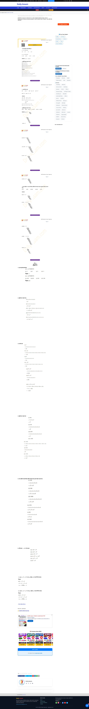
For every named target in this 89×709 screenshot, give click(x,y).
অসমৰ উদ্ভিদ (62, 98)
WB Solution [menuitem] (54, 7)
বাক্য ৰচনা (57, 98)
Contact (24, 0)
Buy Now (30, 621)
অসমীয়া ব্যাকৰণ (58, 105)
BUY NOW (22, 644)
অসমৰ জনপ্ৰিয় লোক (58, 93)
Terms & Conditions (43, 702)
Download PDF (58, 73)
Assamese (63, 36)
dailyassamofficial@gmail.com (21, 704)
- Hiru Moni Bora (21, 604)
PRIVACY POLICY (32, 0)
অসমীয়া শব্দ (65, 96)
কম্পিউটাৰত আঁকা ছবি (58, 100)
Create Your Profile (10, 12)
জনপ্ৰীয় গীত (57, 116)
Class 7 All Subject (59, 43)
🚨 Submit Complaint (63, 24)
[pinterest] (69, 1)
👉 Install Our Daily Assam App (23, 610)
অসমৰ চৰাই (68, 112)
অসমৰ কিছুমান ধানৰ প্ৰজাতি (67, 91)
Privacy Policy (42, 701)
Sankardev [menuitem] (30, 7)
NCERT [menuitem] (43, 7)
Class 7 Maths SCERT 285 (23, 673)
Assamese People (59, 91)
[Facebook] (28, 683)
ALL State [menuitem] (48, 7)
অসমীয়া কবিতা (58, 114)
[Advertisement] (35, 30)
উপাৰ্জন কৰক (62, 119)
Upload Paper (58, 68)
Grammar (57, 89)
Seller (36, 0)
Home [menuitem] (18, 7)
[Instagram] (30, 683)
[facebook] (64, 1)
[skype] (71, 1)
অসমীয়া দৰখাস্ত (63, 112)
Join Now (27, 0)
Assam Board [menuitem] (23, 7)
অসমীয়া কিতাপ (63, 84)
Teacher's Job (45, 0)
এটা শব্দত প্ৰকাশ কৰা (58, 107)
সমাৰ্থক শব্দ (62, 89)
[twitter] (66, 1)
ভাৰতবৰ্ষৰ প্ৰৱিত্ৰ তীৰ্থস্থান (59, 96)
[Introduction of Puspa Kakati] (22, 682)
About (21, 0)
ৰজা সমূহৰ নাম (57, 119)
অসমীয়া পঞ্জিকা (58, 112)
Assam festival (63, 114)
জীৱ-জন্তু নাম (64, 100)
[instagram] (67, 1)
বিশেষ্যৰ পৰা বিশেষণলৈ (64, 105)
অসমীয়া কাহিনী (64, 93)
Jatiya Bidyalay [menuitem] (37, 7)
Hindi (61, 41)
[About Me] (26, 683)
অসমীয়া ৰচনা (64, 107)
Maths (57, 41)
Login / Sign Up (51, 0)
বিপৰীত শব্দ (67, 89)
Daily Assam (22, 4)
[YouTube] (32, 683)
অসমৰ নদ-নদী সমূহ (63, 116)
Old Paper (64, 68)
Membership (40, 0)
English (57, 36)
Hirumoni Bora (22, 15)
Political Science (58, 80)
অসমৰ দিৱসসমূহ (58, 84)
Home (18, 0)
